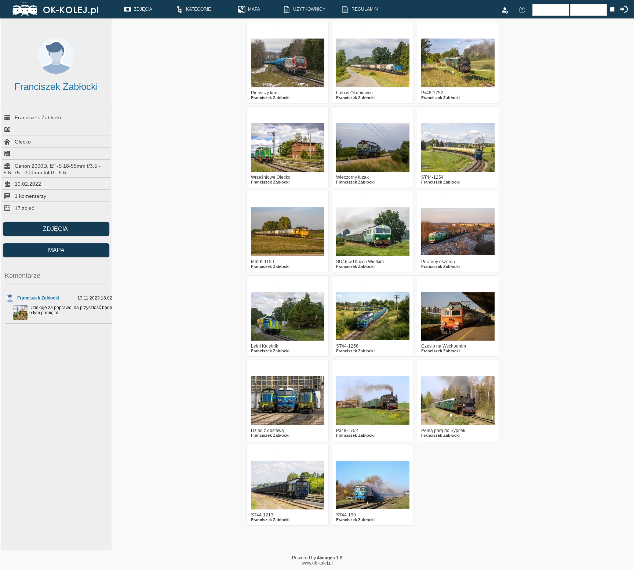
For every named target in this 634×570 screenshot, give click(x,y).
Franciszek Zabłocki (38, 298)
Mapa (56, 250)
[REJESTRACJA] (504, 9)
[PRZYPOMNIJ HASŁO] (522, 9)
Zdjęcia (56, 229)
